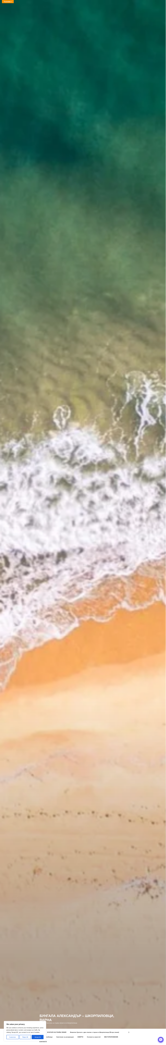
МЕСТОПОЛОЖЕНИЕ (111, 1037)
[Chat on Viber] (161, 1040)
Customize (12, 1037)
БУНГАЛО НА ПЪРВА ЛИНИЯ (56, 1032)
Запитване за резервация (65, 1037)
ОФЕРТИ (80, 1037)
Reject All (25, 1037)
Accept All (38, 1037)
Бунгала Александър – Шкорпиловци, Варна (77, 1017)
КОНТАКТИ (43, 1042)
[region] (25, 1031)
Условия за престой (93, 1037)
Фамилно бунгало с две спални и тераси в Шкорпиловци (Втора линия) (94, 1032)
